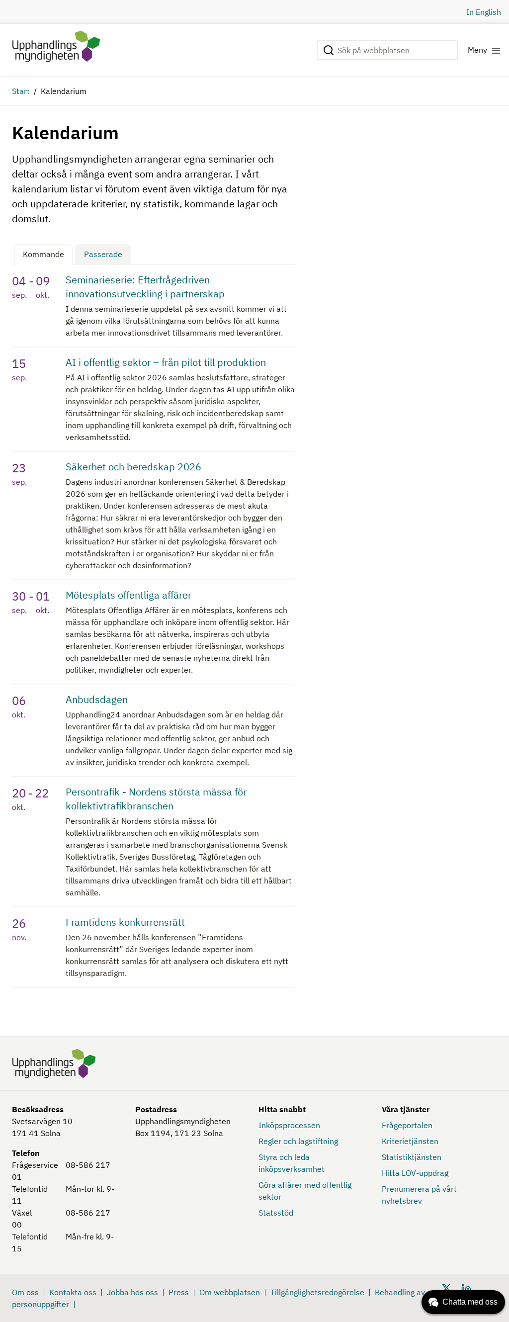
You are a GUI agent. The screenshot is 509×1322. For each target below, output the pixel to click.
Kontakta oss (72, 1292)
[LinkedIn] (466, 1288)
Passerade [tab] (103, 254)
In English (483, 12)
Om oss (25, 1292)
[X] (446, 1288)
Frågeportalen (407, 1125)
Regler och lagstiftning (298, 1141)
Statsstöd (275, 1213)
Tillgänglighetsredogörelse (317, 1292)
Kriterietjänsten (410, 1141)
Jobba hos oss (132, 1292)
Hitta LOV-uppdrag (415, 1173)
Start (21, 91)
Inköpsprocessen (289, 1125)
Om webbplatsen (229, 1292)
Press (179, 1292)
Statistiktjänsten (411, 1157)
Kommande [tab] (43, 254)
